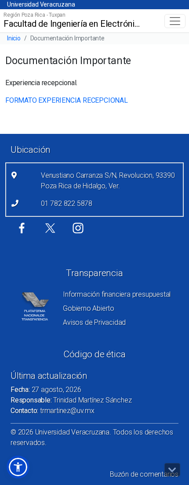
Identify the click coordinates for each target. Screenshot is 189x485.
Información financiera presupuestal (117, 294)
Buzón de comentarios (144, 474)
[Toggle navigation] (174, 21)
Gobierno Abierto (88, 308)
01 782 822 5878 (66, 203)
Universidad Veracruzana (41, 4)
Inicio (14, 38)
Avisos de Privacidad (94, 322)
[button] (18, 467)
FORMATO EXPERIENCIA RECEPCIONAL (66, 100)
